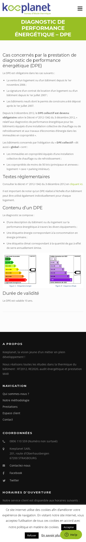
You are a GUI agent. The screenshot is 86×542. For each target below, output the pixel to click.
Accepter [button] (69, 527)
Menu (79, 8)
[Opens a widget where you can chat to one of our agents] (71, 535)
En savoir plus (51, 535)
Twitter (14, 480)
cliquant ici (76, 184)
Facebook (16, 473)
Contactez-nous (20, 465)
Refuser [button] (31, 535)
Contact (8, 419)
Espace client (11, 413)
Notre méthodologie (16, 400)
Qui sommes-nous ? (16, 394)
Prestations (10, 407)
